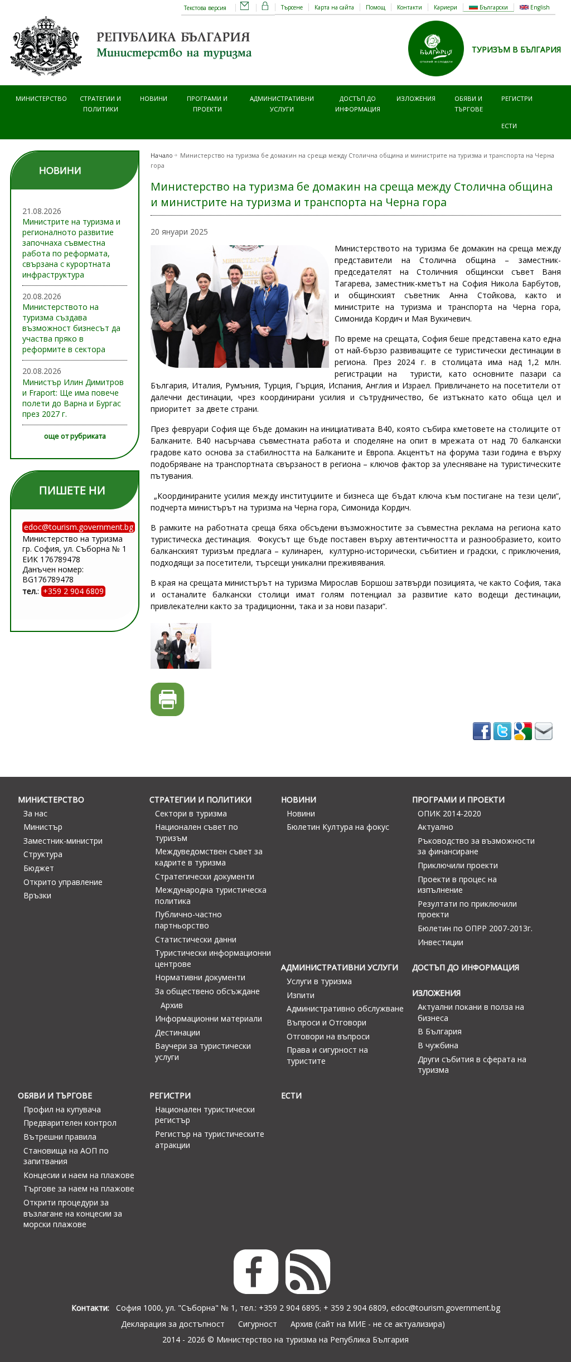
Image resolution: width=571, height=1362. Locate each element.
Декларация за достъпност (173, 1324)
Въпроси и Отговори (326, 1022)
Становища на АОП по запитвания (66, 1156)
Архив (172, 1005)
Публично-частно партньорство (188, 920)
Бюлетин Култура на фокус (338, 826)
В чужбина (438, 1045)
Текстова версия (205, 8)
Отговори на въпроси (328, 1036)
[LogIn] (265, 8)
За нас (35, 813)
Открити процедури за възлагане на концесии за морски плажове (72, 1213)
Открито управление (63, 882)
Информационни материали (208, 1018)
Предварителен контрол (70, 1122)
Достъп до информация (357, 103)
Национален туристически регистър (205, 1115)
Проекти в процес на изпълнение (457, 885)
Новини (153, 98)
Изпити (300, 995)
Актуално (435, 826)
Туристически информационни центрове (213, 958)
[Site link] (440, 80)
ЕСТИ (509, 125)
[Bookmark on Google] (524, 743)
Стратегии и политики (100, 103)
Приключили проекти (458, 865)
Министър (42, 826)
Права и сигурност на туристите (327, 1055)
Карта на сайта (334, 7)
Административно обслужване (345, 1008)
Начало (162, 155)
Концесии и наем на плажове (78, 1175)
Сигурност (257, 1324)
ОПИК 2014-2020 (449, 813)
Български (493, 7)
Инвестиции (440, 942)
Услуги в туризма (319, 981)
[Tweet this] (503, 743)
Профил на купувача (62, 1109)
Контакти (409, 7)
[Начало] (132, 80)
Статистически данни (195, 939)
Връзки (37, 895)
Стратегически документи (204, 876)
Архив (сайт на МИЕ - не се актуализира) (368, 1324)
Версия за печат (168, 700)
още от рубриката (75, 436)
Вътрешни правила (59, 1136)
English (539, 7)
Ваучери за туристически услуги (203, 1051)
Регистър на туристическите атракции (209, 1139)
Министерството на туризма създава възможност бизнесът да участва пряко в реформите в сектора (71, 327)
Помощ (375, 7)
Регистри (517, 98)
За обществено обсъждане (207, 991)
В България (440, 1031)
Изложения (415, 98)
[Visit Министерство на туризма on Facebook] (483, 743)
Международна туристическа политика (211, 895)
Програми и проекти (207, 103)
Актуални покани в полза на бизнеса (471, 1012)
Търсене (292, 7)
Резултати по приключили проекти (467, 909)
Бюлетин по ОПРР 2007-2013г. (475, 928)
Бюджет (38, 868)
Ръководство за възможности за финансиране (476, 846)
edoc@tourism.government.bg (445, 1307)
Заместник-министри (63, 840)
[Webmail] (244, 8)
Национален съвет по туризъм (196, 832)
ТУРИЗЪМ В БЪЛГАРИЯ (516, 49)
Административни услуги (282, 103)
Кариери (445, 7)
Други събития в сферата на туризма (472, 1065)
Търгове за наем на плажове (78, 1188)
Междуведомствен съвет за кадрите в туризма (209, 857)
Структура (42, 854)
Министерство (41, 98)
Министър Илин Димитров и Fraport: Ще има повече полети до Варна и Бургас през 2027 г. (73, 398)
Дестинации (177, 1032)
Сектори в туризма (191, 813)
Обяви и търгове (468, 103)
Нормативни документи (200, 977)
